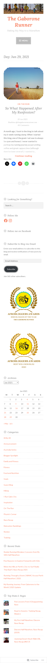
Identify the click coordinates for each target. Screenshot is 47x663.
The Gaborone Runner (23, 21)
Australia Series (10, 450)
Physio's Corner (10, 514)
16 (16, 408)
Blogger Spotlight (11, 455)
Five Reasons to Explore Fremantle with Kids (22, 561)
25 (28, 412)
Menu (25, 40)
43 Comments (23, 125)
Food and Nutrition (11, 473)
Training (7, 537)
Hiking (6, 491)
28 (5, 417)
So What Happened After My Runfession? (23, 110)
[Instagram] (10, 220)
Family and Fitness (11, 461)
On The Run (23, 104)
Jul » (11, 423)
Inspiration (8, 502)
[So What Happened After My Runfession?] (23, 83)
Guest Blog (8, 485)
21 (5, 412)
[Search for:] (23, 205)
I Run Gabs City (10, 496)
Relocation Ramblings (12, 526)
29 (11, 417)
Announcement (10, 444)
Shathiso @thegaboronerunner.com (22, 122)
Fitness (7, 467)
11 (28, 404)
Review (7, 532)
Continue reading (18, 155)
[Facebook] (6, 220)
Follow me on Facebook (19, 231)
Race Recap (8, 520)
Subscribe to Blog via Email (22, 243)
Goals (6, 479)
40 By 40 (7, 438)
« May (6, 423)
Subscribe (11, 269)
